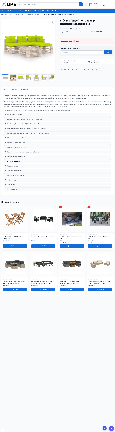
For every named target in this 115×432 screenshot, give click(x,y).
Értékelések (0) (25, 89)
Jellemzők (14, 89)
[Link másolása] (108, 69)
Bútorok (11, 14)
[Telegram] (84, 69)
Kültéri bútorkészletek (33, 14)
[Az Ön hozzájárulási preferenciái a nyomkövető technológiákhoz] (3, 430)
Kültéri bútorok (20, 14)
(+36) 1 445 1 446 (94, 5)
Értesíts (108, 52)
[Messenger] (72, 69)
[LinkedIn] (92, 69)
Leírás (5, 89)
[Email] (104, 69)
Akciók (36, 10)
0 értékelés (76, 28)
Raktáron (27, 10)
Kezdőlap (4, 14)
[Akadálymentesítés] (105, 428)
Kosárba (15, 246)
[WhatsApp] (76, 69)
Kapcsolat (55, 10)
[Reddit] (100, 69)
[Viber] (80, 69)
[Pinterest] (96, 69)
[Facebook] (68, 69)
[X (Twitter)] (88, 69)
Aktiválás (45, 10)
